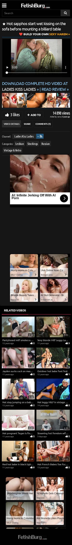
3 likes (15, 114)
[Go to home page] (43, 5)
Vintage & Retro (12, 150)
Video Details (11, 123)
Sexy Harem (45, 34)
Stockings (32, 143)
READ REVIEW (54, 89)
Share (27, 123)
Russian (45, 143)
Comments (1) (43, 123)
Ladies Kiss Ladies (24, 136)
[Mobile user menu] (4, 4)
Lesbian (19, 143)
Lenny (59, 116)
